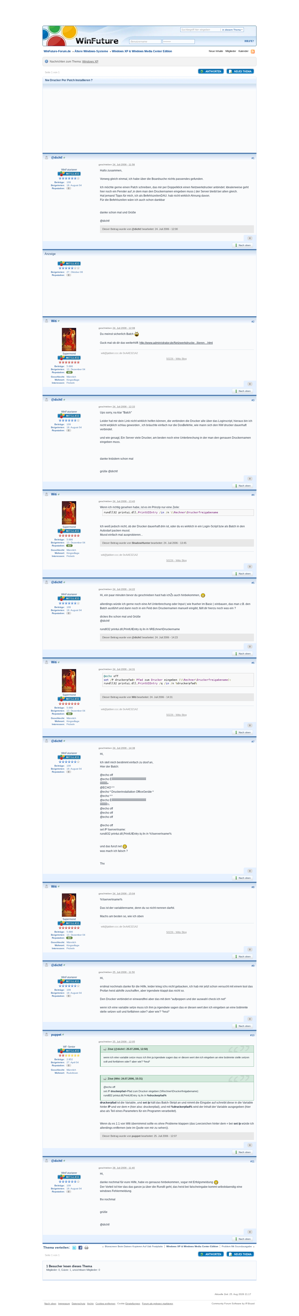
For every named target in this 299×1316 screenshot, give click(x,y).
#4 (253, 494)
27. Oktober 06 (75, 272)
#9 (253, 965)
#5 (253, 582)
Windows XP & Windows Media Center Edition (142, 51)
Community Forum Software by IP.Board (233, 1303)
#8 (253, 887)
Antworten (213, 71)
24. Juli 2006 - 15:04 (124, 893)
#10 (252, 1035)
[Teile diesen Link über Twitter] (74, 1247)
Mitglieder (230, 51)
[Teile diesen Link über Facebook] (80, 1247)
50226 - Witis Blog (176, 358)
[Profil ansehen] (64, 157)
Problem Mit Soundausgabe (237, 1246)
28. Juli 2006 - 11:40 (124, 1168)
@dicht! (56, 157)
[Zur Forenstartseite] (87, 39)
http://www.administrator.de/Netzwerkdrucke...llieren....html (176, 342)
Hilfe (249, 41)
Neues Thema (242, 71)
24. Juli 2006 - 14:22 (124, 589)
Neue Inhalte (216, 51)
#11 (252, 1161)
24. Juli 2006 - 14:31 (124, 669)
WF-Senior (69, 1046)
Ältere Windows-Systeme (91, 51)
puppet (56, 1034)
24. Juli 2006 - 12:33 (124, 406)
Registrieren (229, 41)
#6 (253, 662)
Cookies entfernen (105, 1303)
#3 (253, 400)
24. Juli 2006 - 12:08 (124, 328)
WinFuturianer (69, 169)
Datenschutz (78, 1303)
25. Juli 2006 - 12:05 (124, 1041)
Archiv (90, 1303)
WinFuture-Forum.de (57, 51)
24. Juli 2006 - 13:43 (124, 501)
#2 (253, 321)
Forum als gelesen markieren (157, 1303)
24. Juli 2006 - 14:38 (124, 748)
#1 (253, 158)
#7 (253, 741)
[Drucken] (86, 1247)
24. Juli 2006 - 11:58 (124, 164)
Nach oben (244, 245)
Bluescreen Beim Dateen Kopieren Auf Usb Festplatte (134, 1246)
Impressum (64, 1303)
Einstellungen (132, 1303)
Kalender (243, 51)
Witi (54, 321)
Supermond (69, 353)
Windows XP (90, 61)
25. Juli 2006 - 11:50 (124, 972)
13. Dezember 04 (76, 369)
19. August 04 (74, 185)
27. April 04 (73, 1062)
